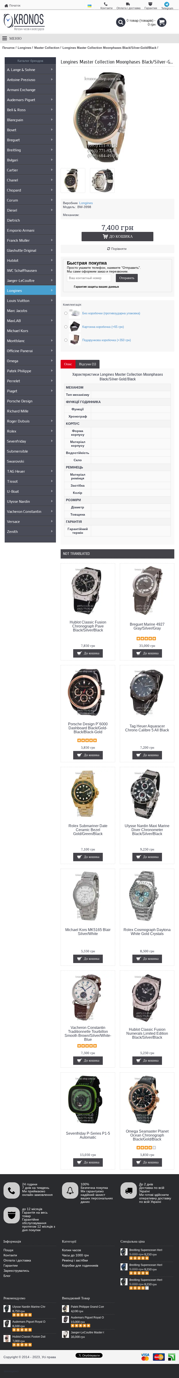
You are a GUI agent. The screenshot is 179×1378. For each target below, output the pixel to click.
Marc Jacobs (17, 310)
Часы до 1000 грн (75, 1255)
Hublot (12, 260)
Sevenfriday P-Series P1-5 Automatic (88, 1135)
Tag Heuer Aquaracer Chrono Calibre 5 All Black (147, 728)
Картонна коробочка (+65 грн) (103, 327)
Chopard (14, 190)
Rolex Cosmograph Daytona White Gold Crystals (147, 932)
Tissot (12, 481)
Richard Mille (17, 411)
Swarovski (15, 461)
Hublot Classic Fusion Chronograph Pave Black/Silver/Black (88, 626)
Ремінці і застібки (75, 1260)
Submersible (17, 451)
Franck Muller (18, 240)
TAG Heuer (16, 471)
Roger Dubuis (18, 421)
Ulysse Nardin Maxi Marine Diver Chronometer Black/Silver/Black (147, 830)
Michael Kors (17, 331)
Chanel (12, 180)
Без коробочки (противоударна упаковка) (111, 313)
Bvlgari (12, 160)
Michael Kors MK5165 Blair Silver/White (87, 932)
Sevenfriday (16, 441)
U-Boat (13, 491)
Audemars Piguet (21, 100)
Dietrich (13, 220)
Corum (12, 200)
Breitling (14, 150)
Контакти (10, 1255)
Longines (14, 290)
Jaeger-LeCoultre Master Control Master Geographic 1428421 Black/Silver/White (87, 1332)
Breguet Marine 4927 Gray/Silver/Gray (147, 626)
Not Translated (76, 553)
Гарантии (10, 1265)
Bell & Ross (16, 110)
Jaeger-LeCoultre (20, 280)
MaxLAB (14, 321)
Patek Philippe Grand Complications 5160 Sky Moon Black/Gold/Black (87, 1306)
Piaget (12, 391)
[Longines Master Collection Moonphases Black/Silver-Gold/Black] (107, 163)
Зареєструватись (16, 1270)
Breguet (13, 140)
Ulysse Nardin (18, 501)
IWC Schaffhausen (22, 270)
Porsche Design (19, 401)
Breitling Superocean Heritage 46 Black (145, 1250)
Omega (12, 361)
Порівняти (119, 249)
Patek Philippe (19, 371)
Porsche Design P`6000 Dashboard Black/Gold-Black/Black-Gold (88, 728)
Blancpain (15, 120)
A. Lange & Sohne (21, 69)
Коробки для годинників (80, 1265)
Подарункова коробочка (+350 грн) (106, 340)
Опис (68, 364)
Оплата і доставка (17, 1260)
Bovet (11, 130)
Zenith (12, 531)
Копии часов (71, 1250)
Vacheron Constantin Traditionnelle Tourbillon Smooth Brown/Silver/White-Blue (88, 1033)
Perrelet (13, 381)
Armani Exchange (21, 90)
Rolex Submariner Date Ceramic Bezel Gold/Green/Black (88, 830)
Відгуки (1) (87, 364)
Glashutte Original (21, 250)
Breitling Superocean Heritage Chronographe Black (145, 1280)
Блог (6, 1276)
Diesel (12, 210)
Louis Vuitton (18, 300)
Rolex (11, 431)
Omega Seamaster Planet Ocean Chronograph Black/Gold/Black (147, 1135)
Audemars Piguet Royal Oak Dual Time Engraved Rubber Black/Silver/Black (87, 1317)
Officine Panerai (20, 351)
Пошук (8, 1250)
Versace (13, 521)
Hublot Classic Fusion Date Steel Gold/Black (28, 1336)
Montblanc (16, 341)
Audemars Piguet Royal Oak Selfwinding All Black (28, 1321)
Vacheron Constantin (24, 511)
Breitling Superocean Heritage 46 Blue (145, 1265)
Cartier (12, 170)
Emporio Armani (20, 230)
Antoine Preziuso (21, 80)
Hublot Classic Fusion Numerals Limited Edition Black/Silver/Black (147, 1033)
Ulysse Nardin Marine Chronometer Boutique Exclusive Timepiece (28, 1306)
